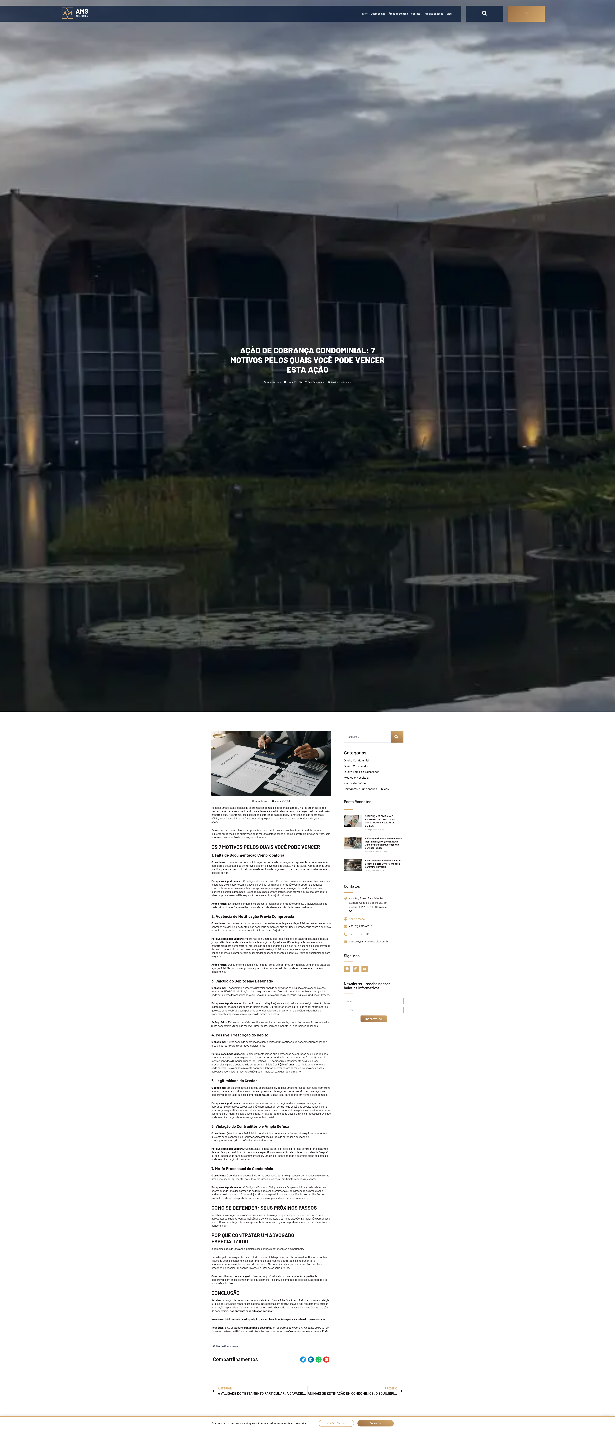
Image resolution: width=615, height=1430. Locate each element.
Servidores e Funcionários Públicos (366, 789)
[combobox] (367, 737)
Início (365, 13)
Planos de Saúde (355, 783)
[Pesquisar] (397, 737)
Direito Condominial (341, 382)
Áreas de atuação (398, 13)
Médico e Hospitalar (357, 777)
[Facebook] (347, 969)
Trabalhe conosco (433, 13)
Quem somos (378, 13)
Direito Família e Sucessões (361, 771)
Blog (449, 13)
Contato (415, 13)
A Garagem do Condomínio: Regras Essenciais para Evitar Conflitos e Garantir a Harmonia (383, 863)
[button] (303, 1359)
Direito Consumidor (356, 766)
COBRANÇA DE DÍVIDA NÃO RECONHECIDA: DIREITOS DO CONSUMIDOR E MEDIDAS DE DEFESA (380, 821)
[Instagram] (356, 969)
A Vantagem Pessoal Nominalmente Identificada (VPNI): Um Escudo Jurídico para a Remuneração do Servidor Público (383, 843)
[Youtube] (364, 969)
